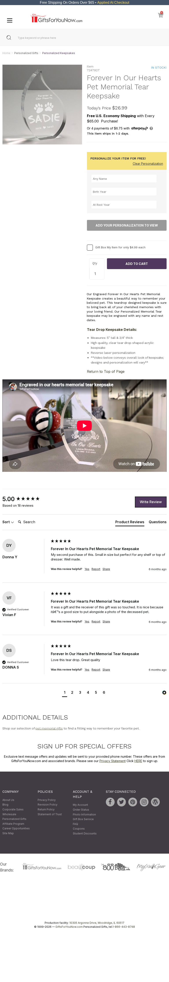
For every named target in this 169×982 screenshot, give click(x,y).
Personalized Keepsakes (58, 53)
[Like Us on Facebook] (110, 802)
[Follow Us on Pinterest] (132, 802)
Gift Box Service (83, 819)
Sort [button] (6, 522)
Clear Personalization (148, 164)
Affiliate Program (13, 823)
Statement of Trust (50, 814)
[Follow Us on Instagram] (144, 802)
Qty (94, 263)
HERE (138, 761)
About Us (8, 800)
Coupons (79, 828)
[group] (25, 499)
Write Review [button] (151, 502)
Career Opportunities (16, 828)
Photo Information (84, 814)
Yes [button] (86, 569)
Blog (5, 804)
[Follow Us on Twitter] (121, 802)
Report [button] (96, 569)
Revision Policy (47, 804)
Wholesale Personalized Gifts (14, 817)
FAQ (75, 824)
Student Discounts (85, 833)
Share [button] (106, 569)
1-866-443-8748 (123, 927)
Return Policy (46, 809)
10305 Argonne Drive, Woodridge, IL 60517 (96, 923)
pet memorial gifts (49, 728)
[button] (64, 693)
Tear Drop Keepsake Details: (112, 330)
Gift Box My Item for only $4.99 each (120, 247)
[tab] (129, 523)
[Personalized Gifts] (56, 21)
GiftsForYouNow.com (69, 927)
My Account (80, 805)
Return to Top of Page (106, 371)
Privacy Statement (112, 761)
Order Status (81, 809)
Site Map (8, 833)
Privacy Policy (47, 800)
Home (6, 53)
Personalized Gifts (26, 53)
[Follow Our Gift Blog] (155, 802)
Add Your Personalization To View (127, 225)
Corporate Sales (13, 809)
